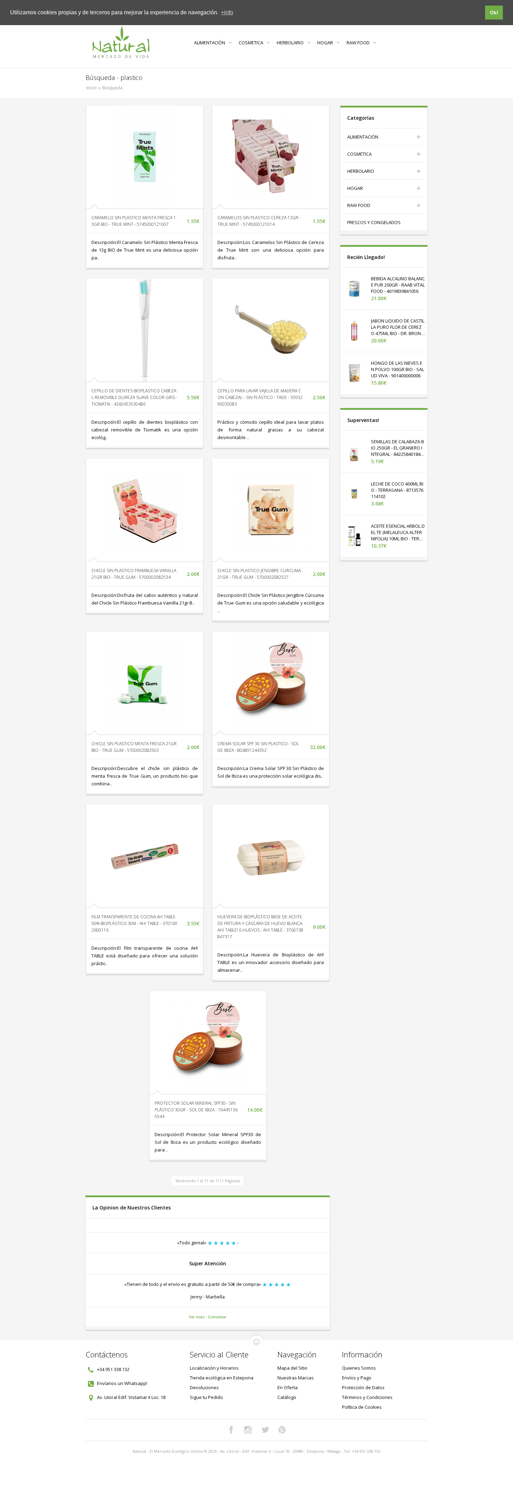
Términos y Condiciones (367, 1397)
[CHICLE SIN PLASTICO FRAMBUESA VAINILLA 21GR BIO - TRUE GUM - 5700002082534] (144, 510)
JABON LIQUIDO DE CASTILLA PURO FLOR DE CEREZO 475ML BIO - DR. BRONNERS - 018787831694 (397, 330)
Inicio (91, 88)
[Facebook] (231, 1430)
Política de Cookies (362, 1407)
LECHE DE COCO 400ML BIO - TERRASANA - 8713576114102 (397, 490)
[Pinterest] (282, 1430)
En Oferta (287, 1387)
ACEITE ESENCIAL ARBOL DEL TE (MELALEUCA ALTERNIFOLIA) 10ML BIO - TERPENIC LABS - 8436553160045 (398, 535)
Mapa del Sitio (292, 1368)
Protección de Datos (363, 1387)
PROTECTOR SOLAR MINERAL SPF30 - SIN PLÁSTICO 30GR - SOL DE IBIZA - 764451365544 (196, 1109)
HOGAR (325, 42)
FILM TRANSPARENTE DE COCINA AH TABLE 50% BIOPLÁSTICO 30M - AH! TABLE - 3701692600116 (134, 923)
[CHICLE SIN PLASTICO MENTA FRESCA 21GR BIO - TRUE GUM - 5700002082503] (144, 683)
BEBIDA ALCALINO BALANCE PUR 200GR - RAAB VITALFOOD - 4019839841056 (398, 284)
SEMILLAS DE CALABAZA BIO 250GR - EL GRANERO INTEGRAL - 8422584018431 (397, 451)
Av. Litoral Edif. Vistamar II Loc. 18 (131, 1397)
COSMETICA (251, 42)
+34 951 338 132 (113, 1369)
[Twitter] (265, 1430)
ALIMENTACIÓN (209, 42)
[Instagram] (248, 1430)
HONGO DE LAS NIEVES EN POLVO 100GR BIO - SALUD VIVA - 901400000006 (397, 369)
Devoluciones (204, 1387)
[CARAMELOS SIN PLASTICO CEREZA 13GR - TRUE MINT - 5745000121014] (270, 157)
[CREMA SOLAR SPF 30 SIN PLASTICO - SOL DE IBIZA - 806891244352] (270, 683)
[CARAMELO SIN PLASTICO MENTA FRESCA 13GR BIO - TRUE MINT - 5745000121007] (144, 157)
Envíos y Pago (356, 1378)
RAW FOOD (358, 42)
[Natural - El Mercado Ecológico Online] (121, 42)
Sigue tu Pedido (206, 1397)
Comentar (217, 1316)
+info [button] (227, 12)
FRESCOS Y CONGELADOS (374, 222)
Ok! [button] (494, 12)
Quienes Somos (359, 1368)
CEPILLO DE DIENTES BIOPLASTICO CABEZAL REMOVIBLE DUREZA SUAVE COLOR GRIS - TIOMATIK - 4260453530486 (134, 397)
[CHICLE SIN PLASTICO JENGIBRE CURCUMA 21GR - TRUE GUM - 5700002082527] (270, 510)
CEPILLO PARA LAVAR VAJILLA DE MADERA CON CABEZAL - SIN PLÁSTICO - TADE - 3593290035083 (260, 397)
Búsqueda (112, 88)
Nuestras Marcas (295, 1378)
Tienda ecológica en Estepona (221, 1378)
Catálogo (286, 1397)
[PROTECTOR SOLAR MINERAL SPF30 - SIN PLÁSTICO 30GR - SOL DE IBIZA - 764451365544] (207, 1043)
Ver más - (198, 1316)
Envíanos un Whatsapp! (122, 1383)
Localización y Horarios (214, 1368)
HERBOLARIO (290, 42)
